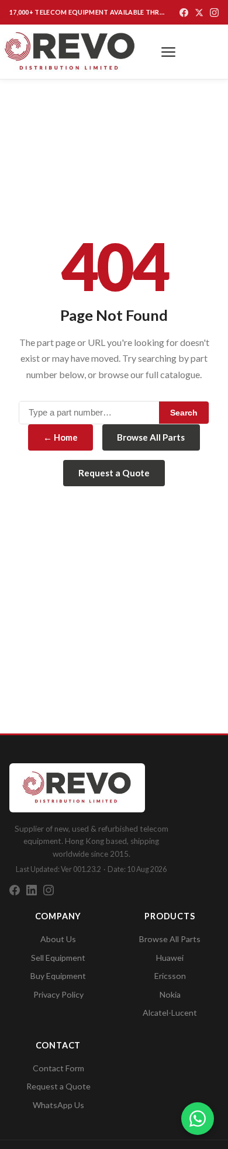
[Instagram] (214, 12)
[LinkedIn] (31, 890)
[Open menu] (168, 52)
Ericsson (170, 976)
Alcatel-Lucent (170, 1013)
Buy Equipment (58, 976)
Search (184, 412)
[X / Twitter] (199, 12)
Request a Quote (114, 473)
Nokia (170, 994)
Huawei (170, 958)
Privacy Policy (58, 994)
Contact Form (58, 1068)
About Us (58, 939)
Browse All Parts (151, 437)
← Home (60, 437)
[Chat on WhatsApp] (197, 1118)
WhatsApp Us (58, 1105)
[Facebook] (183, 12)
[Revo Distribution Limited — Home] (70, 51)
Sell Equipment (58, 958)
